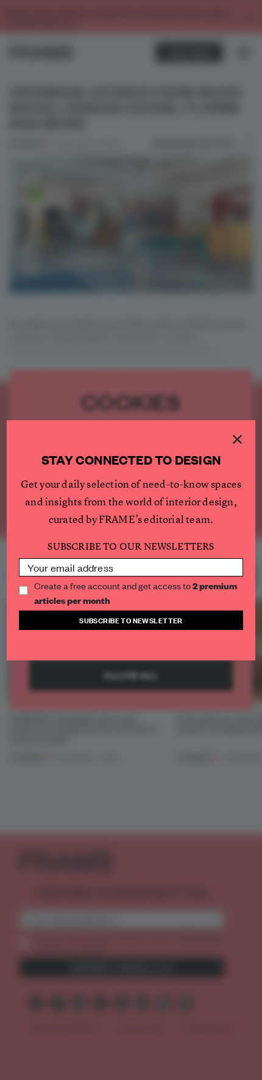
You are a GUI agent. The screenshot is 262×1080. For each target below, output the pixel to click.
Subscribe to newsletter (131, 620)
